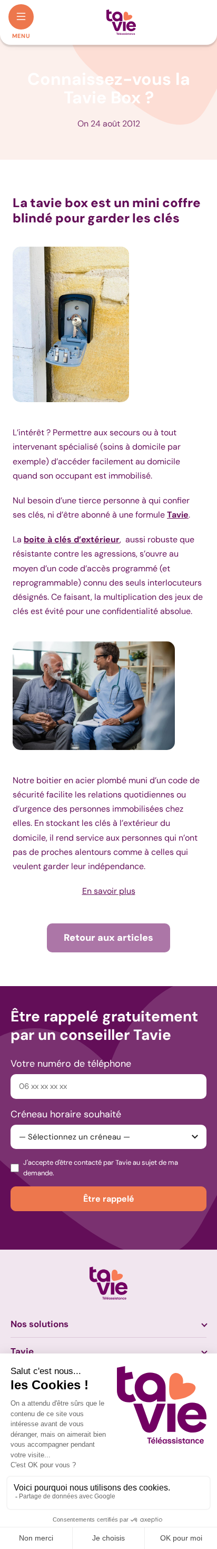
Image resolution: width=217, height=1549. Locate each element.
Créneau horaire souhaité (66, 1114)
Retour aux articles (108, 937)
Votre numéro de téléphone (71, 1063)
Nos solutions (39, 1324)
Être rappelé (108, 1198)
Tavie (22, 1351)
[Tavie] (121, 22)
